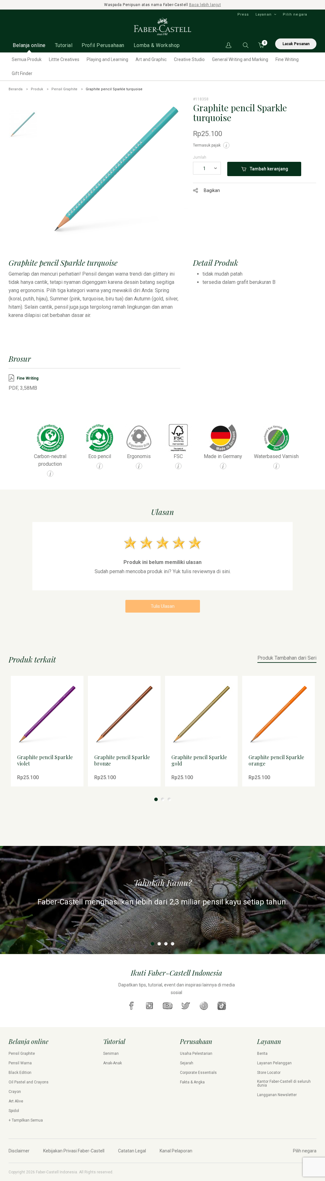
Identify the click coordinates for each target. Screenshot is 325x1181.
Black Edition (20, 1073)
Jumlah (199, 157)
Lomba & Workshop (157, 45)
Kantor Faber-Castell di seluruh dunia (284, 1083)
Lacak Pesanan (295, 44)
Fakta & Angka (192, 1082)
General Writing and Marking (240, 59)
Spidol (14, 1111)
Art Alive (16, 1101)
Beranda (16, 89)
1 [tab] (156, 799)
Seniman (111, 1053)
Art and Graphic (151, 59)
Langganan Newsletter (277, 1095)
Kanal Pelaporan (176, 1151)
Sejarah (186, 1063)
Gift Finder (22, 73)
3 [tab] (169, 799)
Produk (37, 89)
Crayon (15, 1092)
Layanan (263, 14)
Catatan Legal (132, 1151)
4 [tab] (172, 943)
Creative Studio (189, 59)
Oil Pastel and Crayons (29, 1082)
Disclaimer (19, 1151)
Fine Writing (287, 59)
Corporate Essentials (198, 1073)
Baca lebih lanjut (205, 5)
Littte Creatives (64, 59)
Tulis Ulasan (163, 606)
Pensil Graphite (64, 89)
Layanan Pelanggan (274, 1063)
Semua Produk (27, 59)
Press (243, 14)
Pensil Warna (20, 1063)
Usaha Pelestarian (196, 1053)
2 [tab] (162, 799)
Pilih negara (295, 14)
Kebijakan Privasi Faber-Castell (73, 1151)
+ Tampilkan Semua (26, 1120)
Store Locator (269, 1073)
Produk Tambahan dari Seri (286, 658)
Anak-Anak (112, 1063)
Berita (262, 1053)
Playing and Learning (107, 59)
